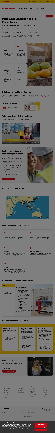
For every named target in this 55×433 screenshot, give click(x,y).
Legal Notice (30, 431)
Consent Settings (41, 424)
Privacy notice (25, 431)
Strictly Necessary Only (41, 427)
